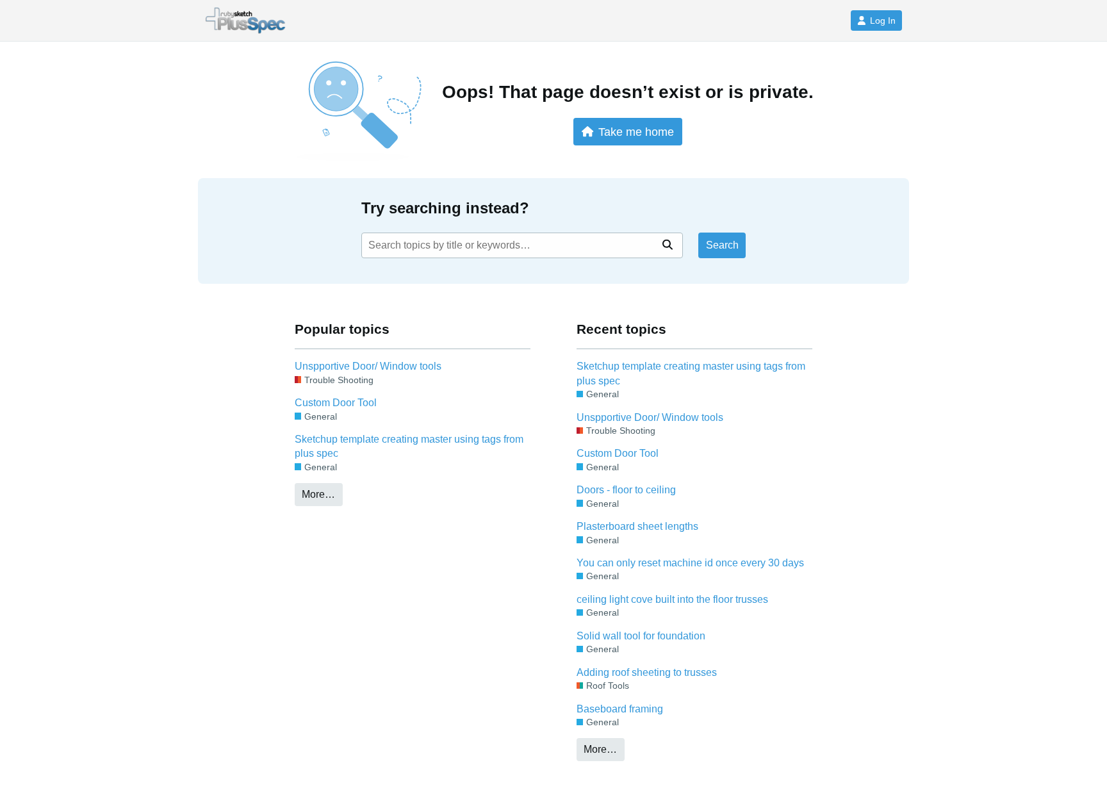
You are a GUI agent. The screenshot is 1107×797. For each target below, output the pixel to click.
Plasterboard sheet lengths (637, 526)
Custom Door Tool (336, 402)
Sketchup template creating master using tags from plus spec (409, 446)
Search (722, 245)
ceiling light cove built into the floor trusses (672, 599)
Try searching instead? (445, 208)
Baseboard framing (620, 708)
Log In (883, 20)
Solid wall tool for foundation (641, 635)
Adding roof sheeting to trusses (647, 672)
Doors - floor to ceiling (626, 489)
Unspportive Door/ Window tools (368, 366)
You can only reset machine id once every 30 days (690, 562)
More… (318, 494)
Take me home (636, 131)
